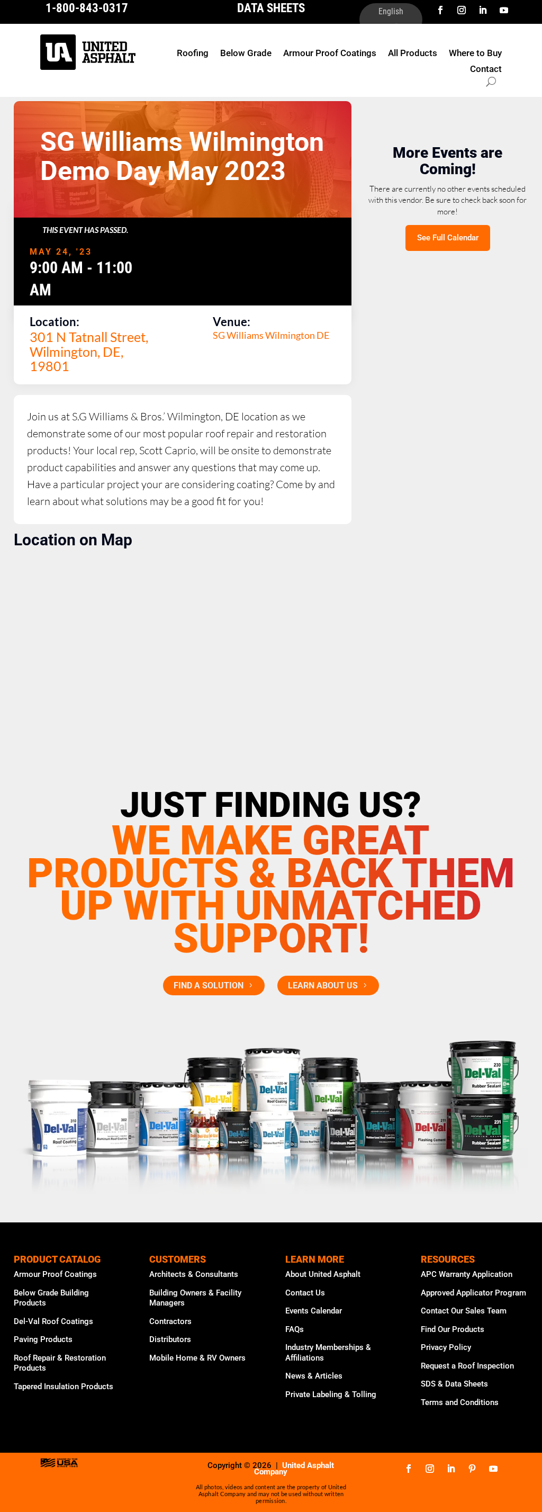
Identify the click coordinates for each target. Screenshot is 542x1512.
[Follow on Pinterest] (472, 1468)
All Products (412, 53)
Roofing (193, 53)
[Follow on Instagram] (461, 10)
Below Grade (246, 53)
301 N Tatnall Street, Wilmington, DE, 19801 (89, 351)
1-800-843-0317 (87, 8)
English (390, 11)
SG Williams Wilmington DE (271, 335)
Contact (486, 69)
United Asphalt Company (294, 1469)
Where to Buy (475, 53)
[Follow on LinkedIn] (482, 10)
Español (390, 28)
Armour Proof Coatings (329, 53)
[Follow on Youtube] (503, 10)
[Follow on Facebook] (440, 10)
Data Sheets (271, 8)
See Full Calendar (447, 237)
